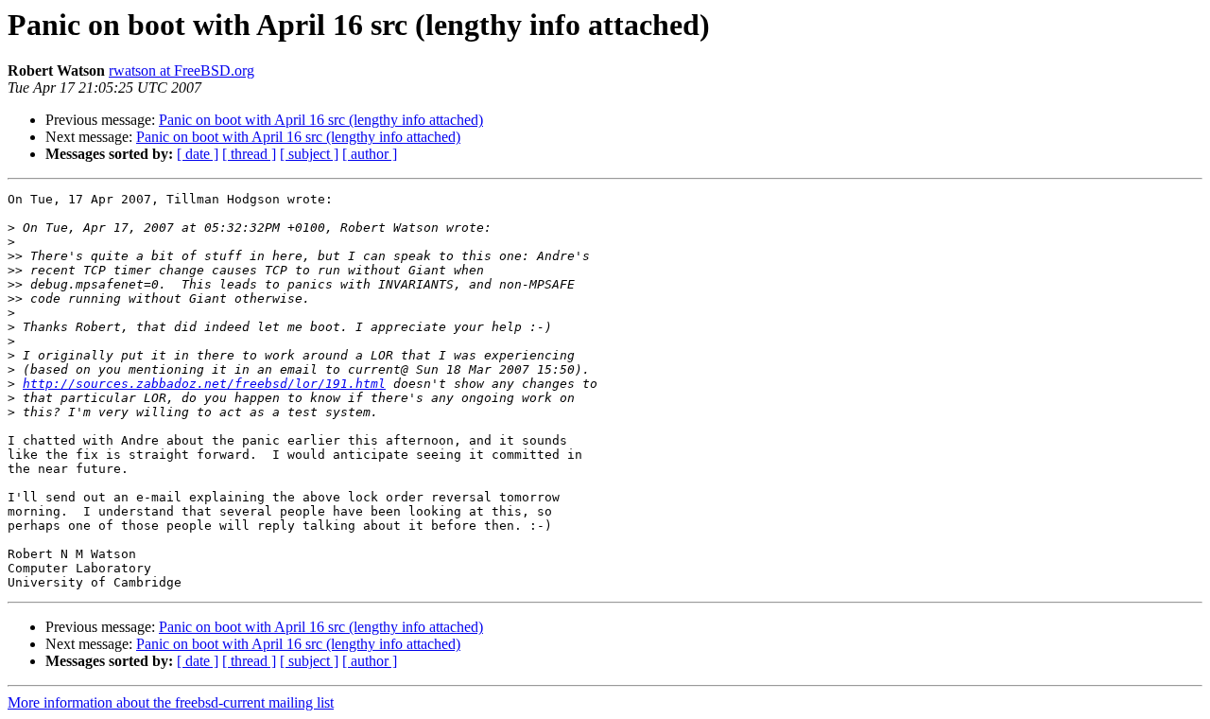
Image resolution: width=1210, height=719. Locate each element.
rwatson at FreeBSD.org (181, 70)
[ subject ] (309, 154)
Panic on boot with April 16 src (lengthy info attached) (321, 120)
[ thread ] (249, 154)
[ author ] (369, 154)
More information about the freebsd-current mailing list (171, 702)
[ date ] (197, 154)
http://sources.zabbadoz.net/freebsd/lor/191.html (204, 384)
